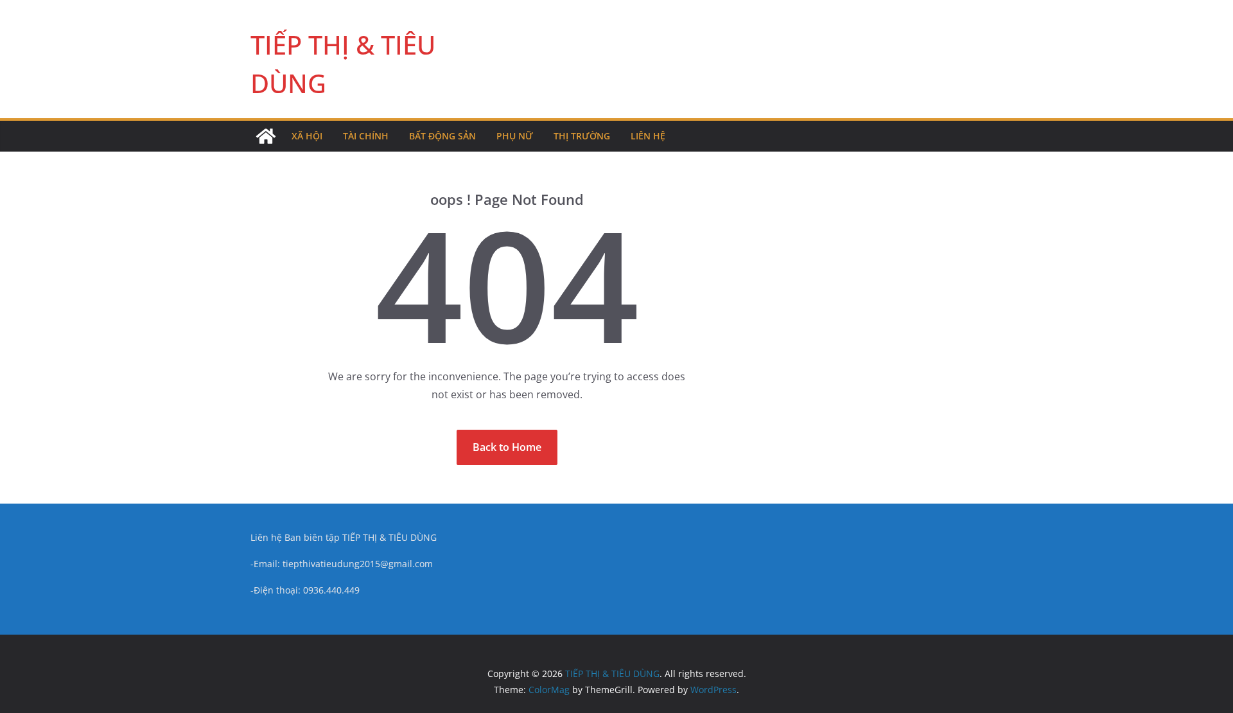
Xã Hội (307, 136)
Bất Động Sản (442, 136)
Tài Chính (366, 136)
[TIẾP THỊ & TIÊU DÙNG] (265, 136)
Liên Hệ (648, 136)
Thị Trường (582, 136)
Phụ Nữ (514, 136)
